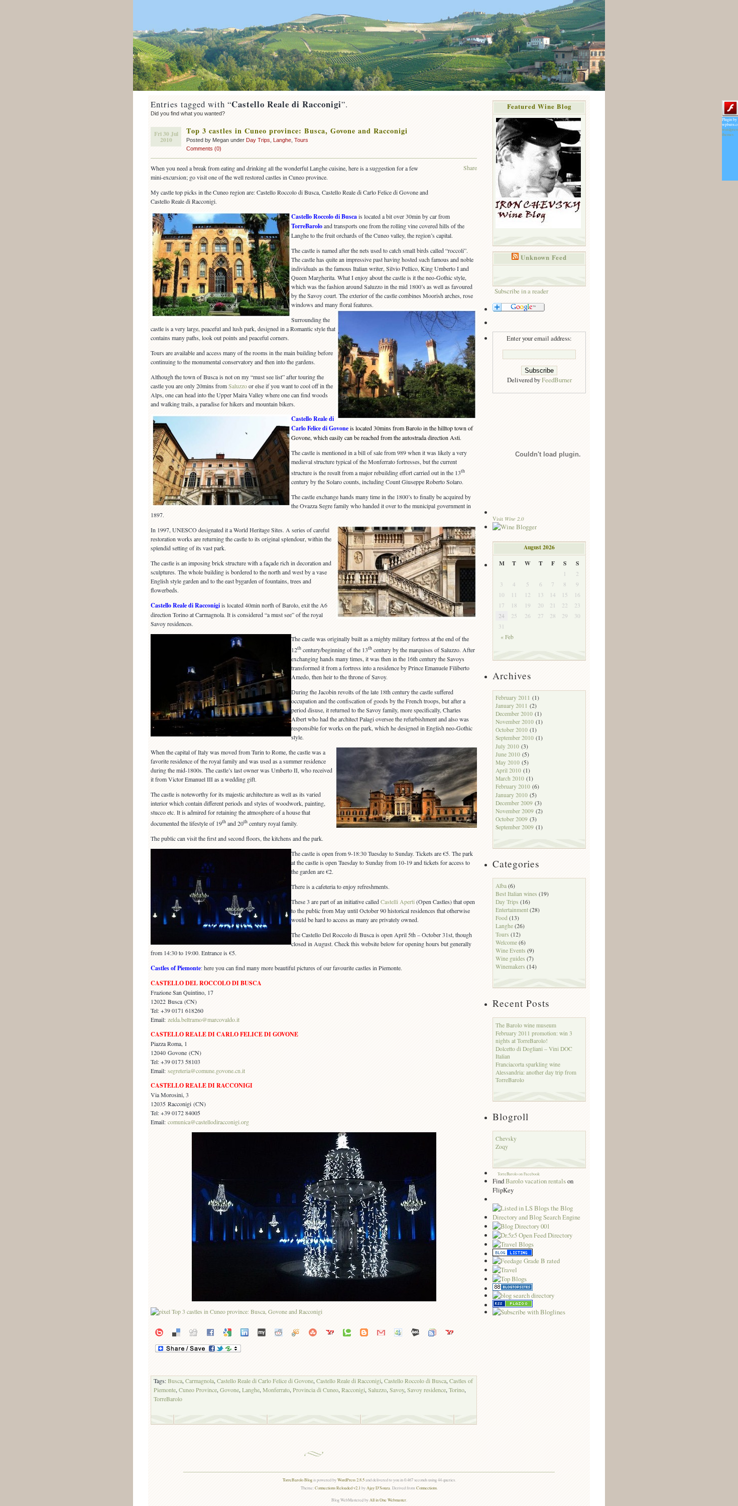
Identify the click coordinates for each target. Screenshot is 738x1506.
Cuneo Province (198, 1390)
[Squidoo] (295, 1331)
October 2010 (512, 729)
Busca (175, 1381)
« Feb (507, 637)
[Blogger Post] (364, 1331)
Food (502, 918)
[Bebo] (159, 1331)
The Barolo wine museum (526, 1025)
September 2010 (515, 737)
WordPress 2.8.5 (350, 1479)
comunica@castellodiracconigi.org (208, 1122)
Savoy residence (426, 1390)
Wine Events (511, 950)
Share (470, 168)
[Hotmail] (398, 1331)
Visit (508, 518)
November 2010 (515, 721)
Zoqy (502, 1146)
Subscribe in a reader (521, 290)
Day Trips (258, 140)
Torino (456, 1390)
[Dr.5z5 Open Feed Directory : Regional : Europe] (532, 1235)
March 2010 (510, 778)
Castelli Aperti (398, 901)
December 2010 (514, 713)
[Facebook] (210, 1331)
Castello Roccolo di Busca (415, 1381)
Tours (301, 140)
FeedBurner (557, 379)
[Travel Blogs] (513, 1244)
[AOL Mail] (415, 1331)
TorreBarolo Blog (297, 1479)
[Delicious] (176, 1331)
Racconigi (353, 1390)
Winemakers (510, 966)
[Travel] (505, 1269)
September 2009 (515, 827)
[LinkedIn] (244, 1331)
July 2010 (507, 746)
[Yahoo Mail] (449, 1331)
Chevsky (506, 1138)
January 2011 (512, 705)
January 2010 (512, 795)
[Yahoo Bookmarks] (329, 1331)
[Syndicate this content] (515, 257)
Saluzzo (237, 386)
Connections (426, 1487)
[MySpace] (261, 1331)
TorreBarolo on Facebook (519, 1173)
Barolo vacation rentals (536, 1180)
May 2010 (508, 762)
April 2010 (508, 770)
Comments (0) (203, 148)
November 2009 (515, 811)
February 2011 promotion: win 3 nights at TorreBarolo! (534, 1036)
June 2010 (508, 754)
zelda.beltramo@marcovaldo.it (203, 1019)
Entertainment (512, 910)
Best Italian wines (516, 893)
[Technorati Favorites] (346, 1331)
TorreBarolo (168, 1399)
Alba (501, 885)
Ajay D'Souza (378, 1487)
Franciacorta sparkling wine (528, 1064)
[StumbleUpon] (312, 1331)
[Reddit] (278, 1331)
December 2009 (514, 803)
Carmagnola (199, 1381)
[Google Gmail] (381, 1331)
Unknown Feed (544, 257)
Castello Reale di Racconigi (348, 1381)
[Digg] (193, 1331)
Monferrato (276, 1390)
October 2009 (512, 819)
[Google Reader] (432, 1331)
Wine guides (510, 958)
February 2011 (513, 697)
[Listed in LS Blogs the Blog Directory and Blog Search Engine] (539, 1217)
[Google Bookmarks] (227, 1331)
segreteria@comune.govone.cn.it (206, 1071)
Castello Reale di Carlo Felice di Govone (265, 1381)
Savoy (397, 1390)
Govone (229, 1390)
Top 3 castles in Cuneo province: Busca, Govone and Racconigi (297, 130)
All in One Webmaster (388, 1499)
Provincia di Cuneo (315, 1390)
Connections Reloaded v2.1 (337, 1487)
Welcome (506, 942)
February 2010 (513, 786)
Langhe (282, 140)
